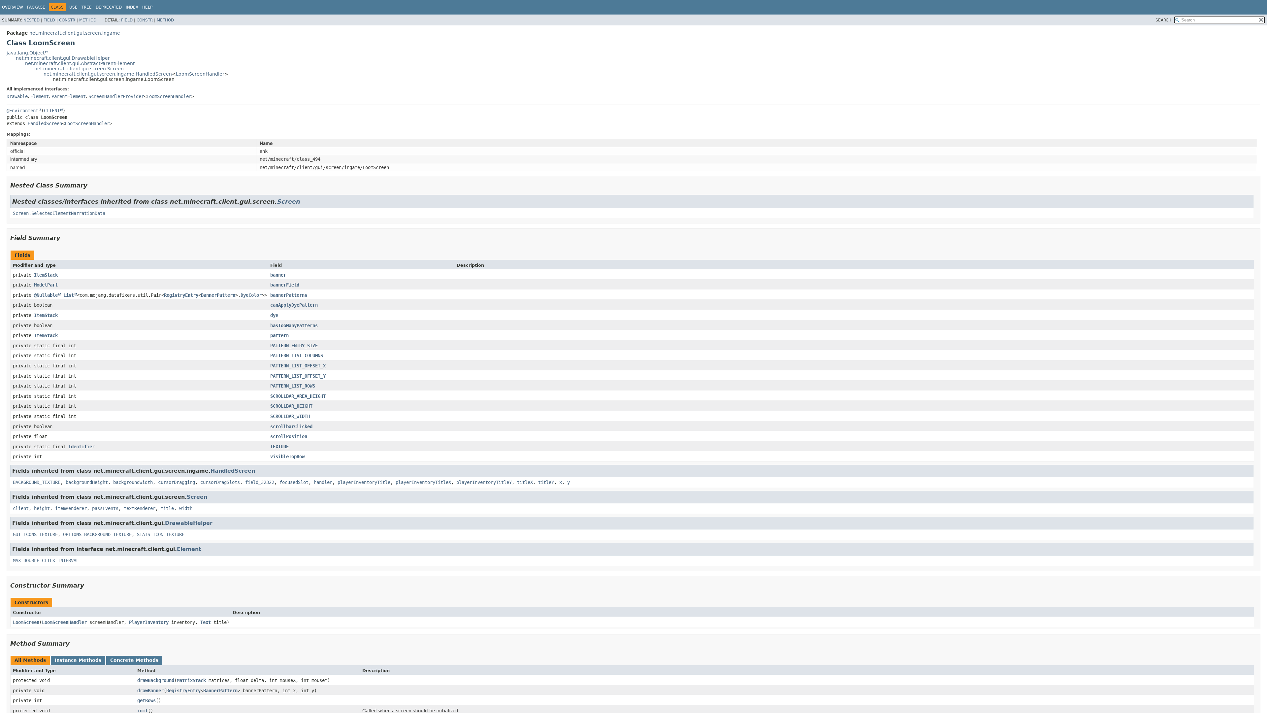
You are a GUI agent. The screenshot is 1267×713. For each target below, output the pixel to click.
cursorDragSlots (220, 482)
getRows (146, 700)
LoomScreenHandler (200, 74)
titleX (525, 482)
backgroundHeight (87, 482)
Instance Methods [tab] (78, 660)
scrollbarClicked (291, 426)
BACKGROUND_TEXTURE (36, 482)
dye (274, 315)
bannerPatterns (288, 295)
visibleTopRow (287, 456)
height (42, 508)
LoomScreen (26, 622)
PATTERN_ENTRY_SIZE (294, 345)
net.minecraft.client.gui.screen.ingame (74, 33)
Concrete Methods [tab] (134, 660)
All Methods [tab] (30, 660)
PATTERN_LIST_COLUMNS (296, 355)
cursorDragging (176, 482)
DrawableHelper (188, 523)
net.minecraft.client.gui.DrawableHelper (63, 58)
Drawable (17, 96)
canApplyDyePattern (294, 305)
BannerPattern (218, 295)
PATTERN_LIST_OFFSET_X (298, 365)
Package (36, 7)
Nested (31, 20)
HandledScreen (45, 123)
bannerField (284, 285)
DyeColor (251, 295)
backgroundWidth (133, 482)
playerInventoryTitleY (484, 482)
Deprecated (109, 7)
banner (278, 275)
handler (323, 482)
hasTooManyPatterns (294, 325)
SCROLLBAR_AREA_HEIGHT (298, 396)
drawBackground (155, 680)
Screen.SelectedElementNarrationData (59, 213)
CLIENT (52, 110)
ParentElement (68, 96)
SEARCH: (1164, 20)
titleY (546, 482)
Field (49, 20)
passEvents (105, 508)
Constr (67, 20)
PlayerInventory (149, 622)
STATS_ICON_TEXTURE (160, 534)
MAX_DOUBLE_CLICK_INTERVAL (46, 560)
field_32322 (259, 482)
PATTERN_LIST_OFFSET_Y (298, 376)
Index (132, 7)
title (167, 508)
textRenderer (139, 508)
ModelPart (46, 285)
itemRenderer (71, 508)
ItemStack (46, 275)
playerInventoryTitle (364, 482)
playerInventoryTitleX (423, 482)
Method (87, 20)
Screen (288, 201)
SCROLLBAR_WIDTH (290, 416)
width (185, 508)
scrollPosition (288, 436)
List (68, 295)
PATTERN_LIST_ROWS (292, 386)
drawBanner (150, 690)
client (21, 508)
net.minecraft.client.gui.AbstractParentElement (80, 63)
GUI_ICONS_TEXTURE (35, 534)
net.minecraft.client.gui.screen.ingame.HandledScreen (108, 74)
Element (39, 96)
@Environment (22, 110)
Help (147, 7)
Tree (86, 7)
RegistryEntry (181, 295)
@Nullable (46, 295)
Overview (12, 7)
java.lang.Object (26, 52)
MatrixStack (191, 680)
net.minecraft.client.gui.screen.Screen (79, 68)
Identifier (81, 446)
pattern (279, 335)
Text (205, 622)
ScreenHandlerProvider (116, 96)
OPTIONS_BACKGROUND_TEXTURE (97, 534)
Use (73, 7)
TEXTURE (279, 446)
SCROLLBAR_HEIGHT (291, 406)
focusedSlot (294, 482)
